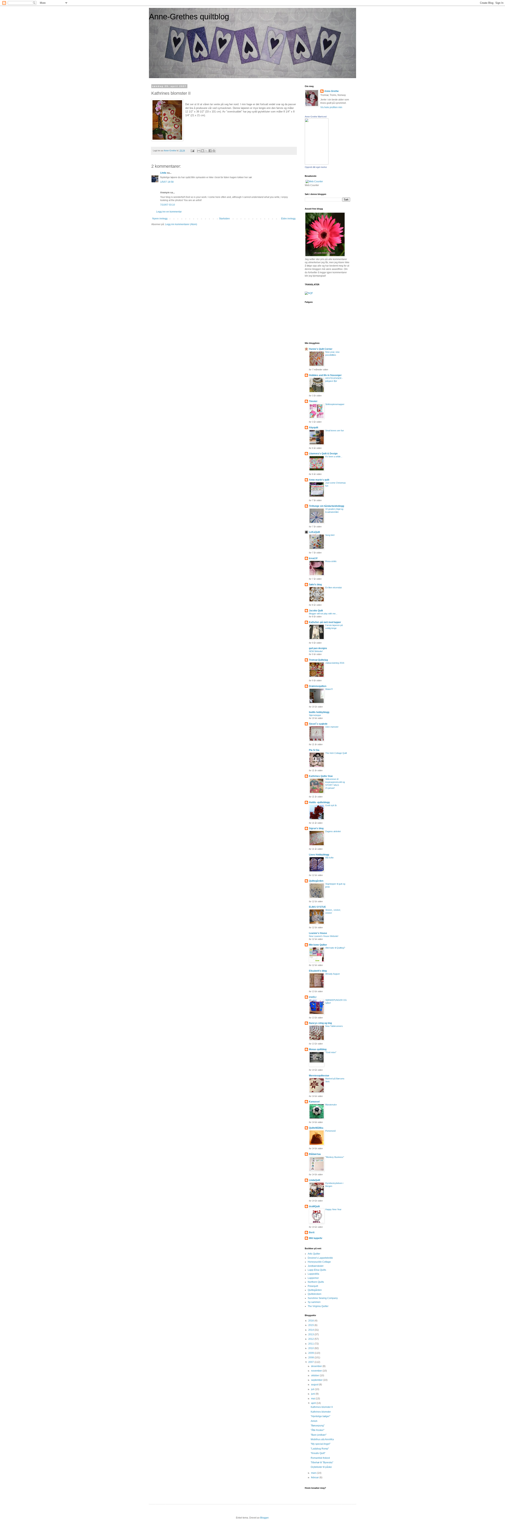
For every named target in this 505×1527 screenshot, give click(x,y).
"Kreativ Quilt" (318, 1453)
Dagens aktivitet (333, 831)
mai (313, 1398)
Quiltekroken (314, 1294)
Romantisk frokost (320, 1458)
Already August (332, 974)
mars (314, 1473)
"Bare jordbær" (318, 1434)
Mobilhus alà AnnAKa (322, 1439)
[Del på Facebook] (210, 151)
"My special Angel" (320, 1444)
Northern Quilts (316, 1282)
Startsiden (224, 218)
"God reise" (330, 1052)
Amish (314, 1421)
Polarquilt (313, 1286)
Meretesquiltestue (319, 1075)
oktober (315, 1375)
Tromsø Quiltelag (318, 660)
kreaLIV (313, 558)
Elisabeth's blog (318, 970)
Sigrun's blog (316, 828)
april (313, 1403)
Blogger (264, 1517)
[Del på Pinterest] (214, 151)
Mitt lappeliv (315, 1238)
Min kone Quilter (318, 944)
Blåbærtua (315, 1154)
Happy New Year (333, 1209)
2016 (311, 1320)
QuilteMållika (316, 1128)
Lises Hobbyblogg (319, 854)
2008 (311, 1357)
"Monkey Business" (334, 1157)
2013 (311, 1334)
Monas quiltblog (317, 1049)
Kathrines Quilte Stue (321, 776)
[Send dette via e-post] (199, 151)
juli (313, 1389)
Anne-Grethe (331, 91)
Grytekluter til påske (321, 1467)
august (315, 1384)
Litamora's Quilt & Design (323, 453)
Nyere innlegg (159, 218)
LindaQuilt (314, 1180)
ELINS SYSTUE (317, 907)
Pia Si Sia (314, 750)
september (317, 1380)
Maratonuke (331, 1104)
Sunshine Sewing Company (323, 1298)
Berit (311, 1232)
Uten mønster (332, 727)
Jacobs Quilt (316, 610)
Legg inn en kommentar (169, 211)
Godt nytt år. (331, 805)
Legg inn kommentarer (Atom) (181, 224)
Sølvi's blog (315, 584)
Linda (163, 172)
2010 (311, 1348)
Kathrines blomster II (322, 1407)
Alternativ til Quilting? (335, 948)
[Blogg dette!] (203, 151)
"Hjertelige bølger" (320, 1416)
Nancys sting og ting (320, 1023)
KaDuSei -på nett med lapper (325, 622)
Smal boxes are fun (334, 430)
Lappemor (313, 1278)
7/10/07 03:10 (167, 204)
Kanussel (314, 1101)
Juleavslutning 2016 (334, 663)
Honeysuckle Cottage (319, 1261)
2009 (311, 1353)
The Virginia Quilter (318, 1306)
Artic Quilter (314, 1253)
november (317, 1370)
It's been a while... (333, 456)
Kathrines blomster (321, 1411)
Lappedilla (313, 1273)
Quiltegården (316, 881)
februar (315, 1477)
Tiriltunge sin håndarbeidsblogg (326, 506)
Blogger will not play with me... (323, 613)
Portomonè (330, 1131)
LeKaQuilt (314, 532)
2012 (311, 1339)
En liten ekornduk (333, 587)
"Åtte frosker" (317, 1430)
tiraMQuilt (314, 1206)
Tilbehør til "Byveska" (322, 1462)
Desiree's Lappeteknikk (320, 1258)
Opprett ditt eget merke (316, 167)
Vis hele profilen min (331, 107)
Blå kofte (329, 857)
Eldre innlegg (288, 218)
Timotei (313, 401)
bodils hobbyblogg (319, 712)
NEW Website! (316, 651)
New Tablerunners (334, 1026)
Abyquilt (313, 427)
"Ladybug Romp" (320, 1448)
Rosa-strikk (331, 561)
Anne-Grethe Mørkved (315, 116)
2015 (311, 1325)
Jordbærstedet (315, 1266)
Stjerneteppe (315, 715)
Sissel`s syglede (318, 723)
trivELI (312, 997)
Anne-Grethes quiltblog (189, 16)
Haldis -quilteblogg (319, 802)
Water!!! (329, 689)
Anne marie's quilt (319, 479)
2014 (311, 1330)
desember (317, 1366)
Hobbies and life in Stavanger (325, 375)
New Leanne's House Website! (323, 936)
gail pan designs (318, 648)
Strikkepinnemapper (334, 404)
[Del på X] (206, 151)
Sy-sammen (314, 1302)
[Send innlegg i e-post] (192, 150)
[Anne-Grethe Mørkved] (316, 163)
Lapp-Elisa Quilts (317, 1270)
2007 (311, 1362)
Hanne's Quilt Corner (320, 349)
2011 (311, 1343)
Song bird (329, 535)
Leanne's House (318, 933)
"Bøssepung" (318, 1425)
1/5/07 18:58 (167, 182)
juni (313, 1393)
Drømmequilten (317, 686)
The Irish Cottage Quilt (336, 753)
